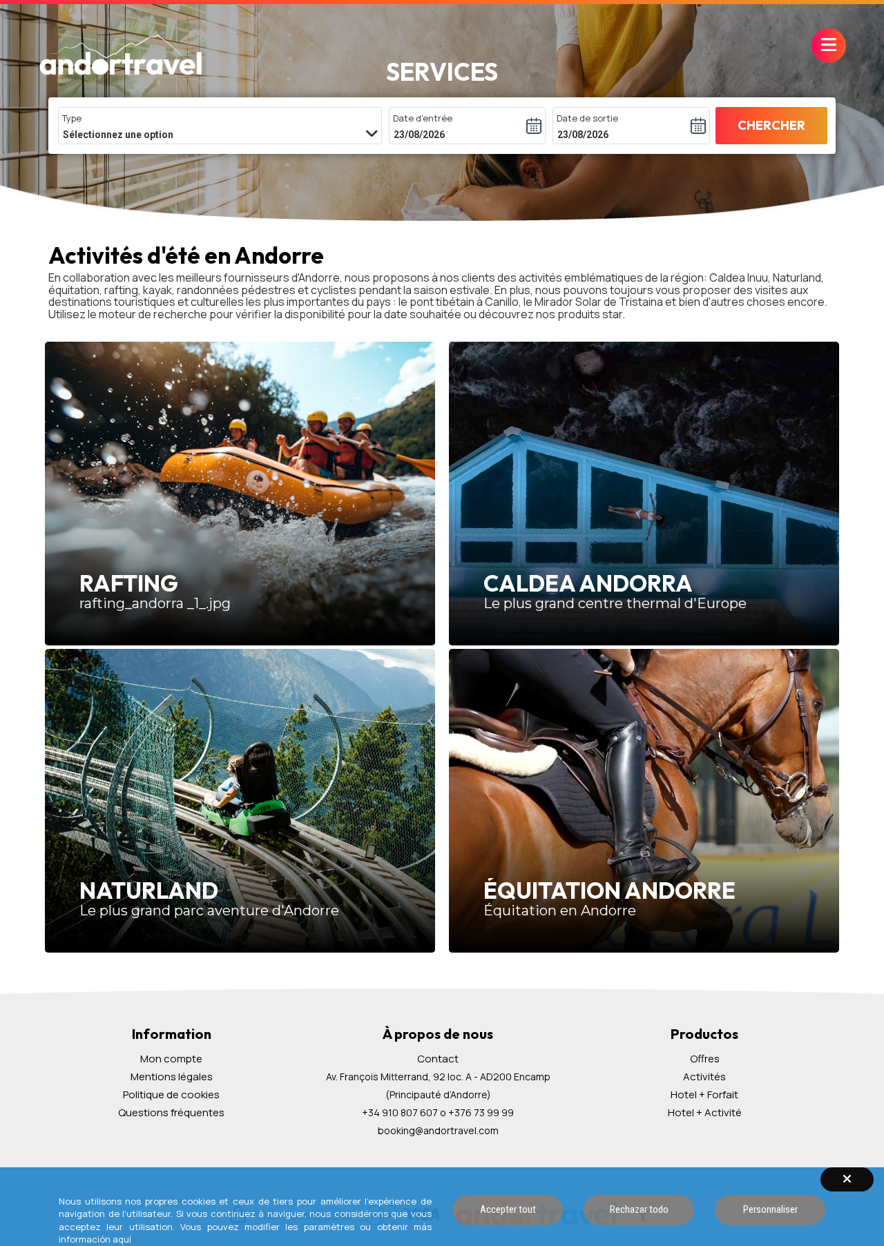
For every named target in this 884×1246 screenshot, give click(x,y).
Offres (705, 1058)
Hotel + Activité (705, 1112)
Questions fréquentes (171, 1113)
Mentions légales (172, 1077)
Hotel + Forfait (704, 1094)
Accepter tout (508, 1209)
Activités (704, 1076)
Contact (438, 1058)
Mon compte (171, 1059)
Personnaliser (770, 1209)
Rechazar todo (639, 1209)
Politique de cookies (171, 1095)
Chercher (771, 125)
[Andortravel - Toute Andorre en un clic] (121, 56)
